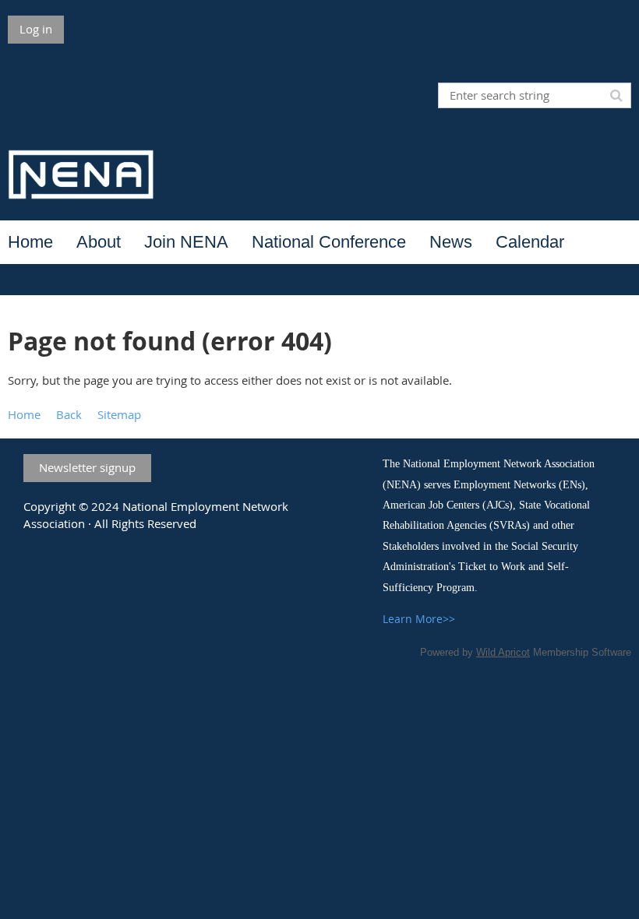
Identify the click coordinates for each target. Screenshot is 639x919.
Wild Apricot (503, 652)
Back (69, 414)
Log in (35, 29)
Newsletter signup (87, 467)
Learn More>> (419, 618)
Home (24, 414)
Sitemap (119, 414)
